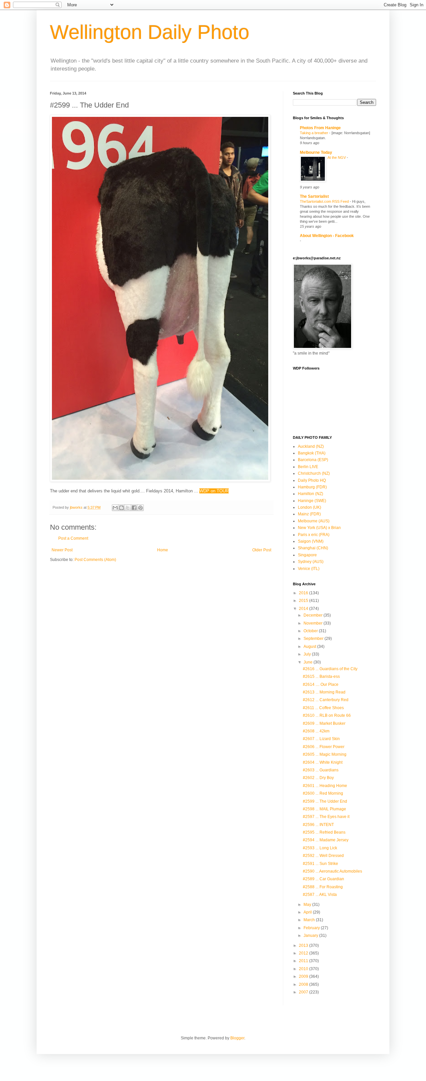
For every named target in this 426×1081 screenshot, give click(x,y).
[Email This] (115, 507)
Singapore (307, 555)
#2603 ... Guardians (320, 770)
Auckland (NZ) (311, 446)
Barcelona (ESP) (313, 459)
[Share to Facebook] (134, 507)
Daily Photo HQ (312, 480)
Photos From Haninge (320, 128)
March (310, 920)
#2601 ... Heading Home (325, 785)
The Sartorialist (314, 196)
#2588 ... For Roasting (323, 887)
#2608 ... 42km (316, 731)
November (313, 623)
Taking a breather (314, 133)
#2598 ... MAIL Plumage (324, 809)
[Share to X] (127, 507)
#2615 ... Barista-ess (321, 676)
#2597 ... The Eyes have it (326, 816)
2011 (304, 960)
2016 (304, 593)
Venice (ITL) (309, 568)
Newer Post (62, 550)
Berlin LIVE (308, 466)
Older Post (261, 550)
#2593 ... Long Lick (320, 848)
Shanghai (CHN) (313, 548)
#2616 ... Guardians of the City (330, 669)
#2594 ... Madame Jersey (325, 840)
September (314, 638)
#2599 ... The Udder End (325, 801)
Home (162, 550)
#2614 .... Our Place (320, 684)
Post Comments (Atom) (95, 559)
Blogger (237, 1038)
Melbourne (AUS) (313, 521)
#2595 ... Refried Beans (324, 832)
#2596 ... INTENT (318, 824)
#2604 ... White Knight (322, 762)
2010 (304, 968)
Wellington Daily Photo (149, 32)
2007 (304, 992)
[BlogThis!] (121, 507)
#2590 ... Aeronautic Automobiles (332, 871)
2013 (304, 945)
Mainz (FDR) (309, 514)
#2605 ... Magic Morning (324, 754)
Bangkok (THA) (311, 453)
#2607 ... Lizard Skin (321, 738)
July (308, 654)
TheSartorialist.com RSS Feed (325, 201)
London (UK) (309, 507)
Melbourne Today (316, 152)
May (308, 904)
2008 (304, 984)
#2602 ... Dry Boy (318, 777)
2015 (304, 600)
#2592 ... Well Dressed (323, 855)
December (313, 615)
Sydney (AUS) (310, 561)
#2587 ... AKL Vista (320, 894)
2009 (304, 976)
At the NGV (337, 157)
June (309, 662)
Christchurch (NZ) (314, 473)
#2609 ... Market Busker (324, 723)
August (310, 646)
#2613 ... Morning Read (324, 692)
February (312, 928)
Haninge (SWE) (312, 500)
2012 (304, 953)
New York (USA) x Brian (319, 527)
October (311, 631)
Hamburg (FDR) (312, 487)
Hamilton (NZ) (310, 493)
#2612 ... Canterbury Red (325, 699)
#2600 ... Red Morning (323, 793)
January (311, 935)
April (308, 912)
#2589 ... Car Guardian (323, 879)
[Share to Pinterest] (140, 507)
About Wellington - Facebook (327, 235)
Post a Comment (73, 538)
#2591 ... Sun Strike (320, 863)
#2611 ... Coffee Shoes (323, 707)
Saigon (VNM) (310, 541)
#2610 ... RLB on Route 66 (327, 715)
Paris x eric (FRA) (313, 534)
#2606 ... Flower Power (323, 746)
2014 (304, 608)
